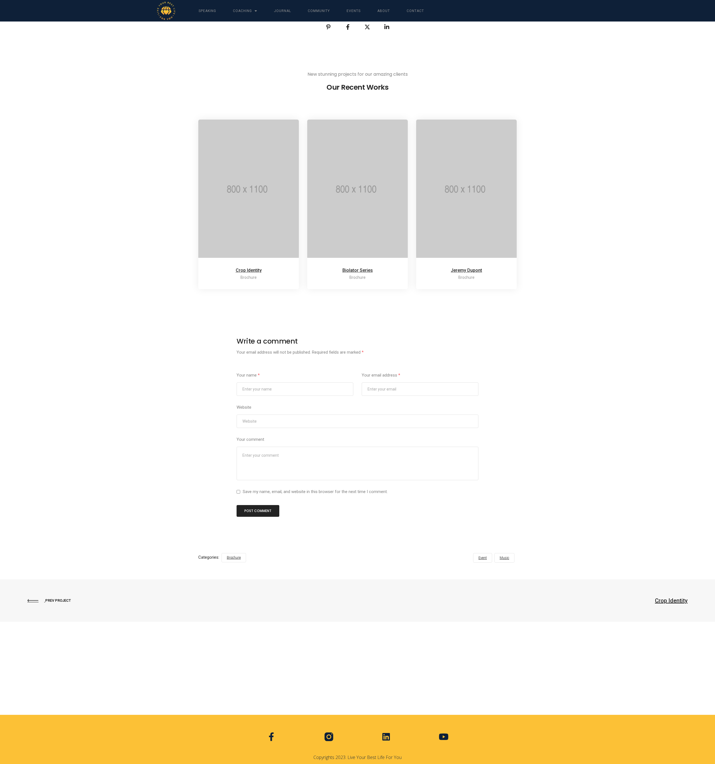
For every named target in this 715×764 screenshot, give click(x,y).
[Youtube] (443, 736)
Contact (415, 11)
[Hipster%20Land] (328, 27)
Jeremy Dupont (466, 270)
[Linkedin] (386, 736)
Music (504, 558)
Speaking (207, 11)
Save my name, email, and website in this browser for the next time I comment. (315, 491)
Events (354, 11)
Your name (248, 375)
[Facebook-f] (271, 736)
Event (482, 558)
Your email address (381, 375)
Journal (282, 11)
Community (319, 11)
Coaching (242, 11)
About (383, 11)
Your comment (250, 439)
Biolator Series (357, 270)
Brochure (234, 557)
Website (244, 407)
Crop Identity (249, 270)
